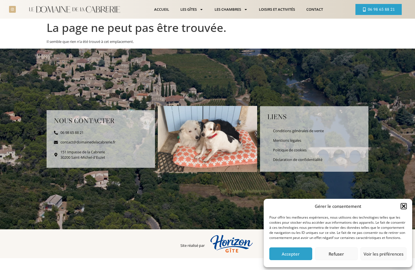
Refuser (336, 254)
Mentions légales (287, 140)
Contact (314, 9)
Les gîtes (188, 9)
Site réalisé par (192, 245)
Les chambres (228, 9)
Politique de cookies (290, 150)
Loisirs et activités (277, 9)
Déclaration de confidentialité (297, 159)
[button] (404, 206)
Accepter (291, 254)
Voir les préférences (383, 254)
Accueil (161, 9)
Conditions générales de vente (298, 130)
